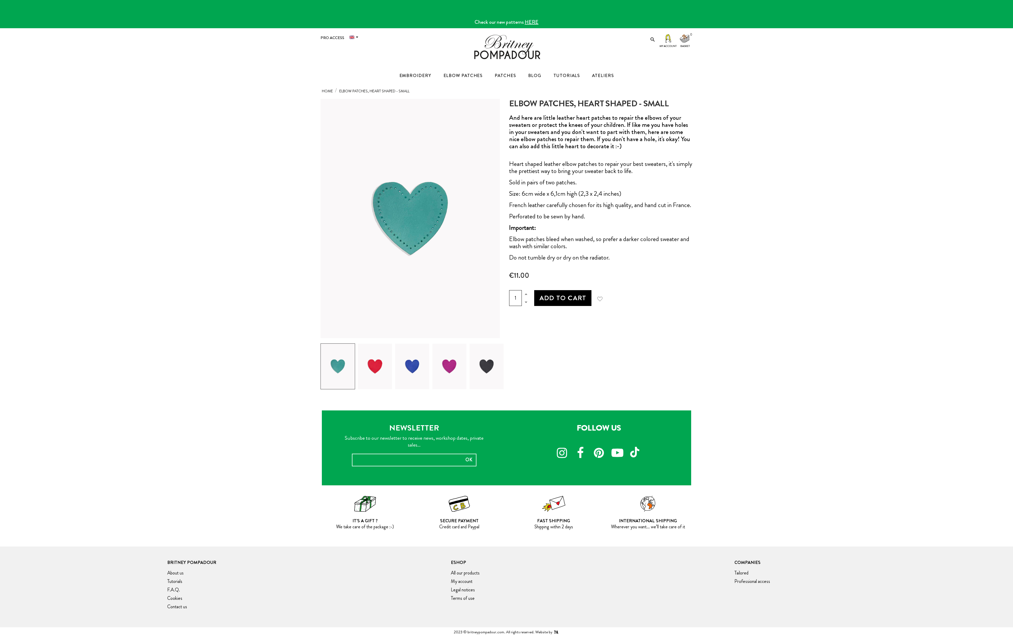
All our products (465, 572)
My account (668, 46)
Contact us (177, 606)
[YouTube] (617, 453)
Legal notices (463, 589)
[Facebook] (580, 453)
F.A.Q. (173, 589)
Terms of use (463, 598)
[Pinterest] (599, 453)
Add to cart (562, 298)
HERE (531, 22)
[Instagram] (562, 453)
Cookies (174, 598)
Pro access (332, 38)
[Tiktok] (635, 449)
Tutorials (174, 581)
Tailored (741, 572)
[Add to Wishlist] (602, 298)
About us (175, 572)
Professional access (752, 581)
